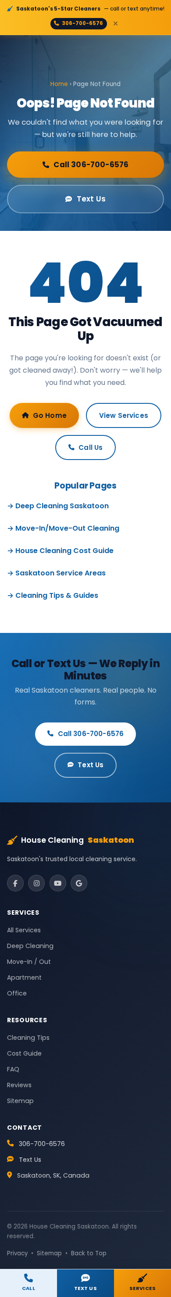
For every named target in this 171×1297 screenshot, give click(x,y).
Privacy (17, 1253)
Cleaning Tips (28, 1037)
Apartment (24, 977)
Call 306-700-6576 (90, 164)
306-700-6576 (82, 23)
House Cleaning (77, 840)
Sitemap (20, 1100)
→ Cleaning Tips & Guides (52, 595)
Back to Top (89, 1253)
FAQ (13, 1069)
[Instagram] (36, 883)
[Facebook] (15, 883)
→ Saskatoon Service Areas (56, 573)
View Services (123, 415)
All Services (24, 930)
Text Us (91, 199)
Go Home (50, 415)
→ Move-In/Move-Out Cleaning (63, 528)
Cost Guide (24, 1053)
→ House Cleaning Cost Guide (60, 551)
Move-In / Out (29, 961)
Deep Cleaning (30, 945)
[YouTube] (58, 883)
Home (59, 84)
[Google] (79, 883)
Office (17, 993)
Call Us (90, 447)
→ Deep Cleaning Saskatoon (58, 506)
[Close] (115, 23)
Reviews (19, 1085)
